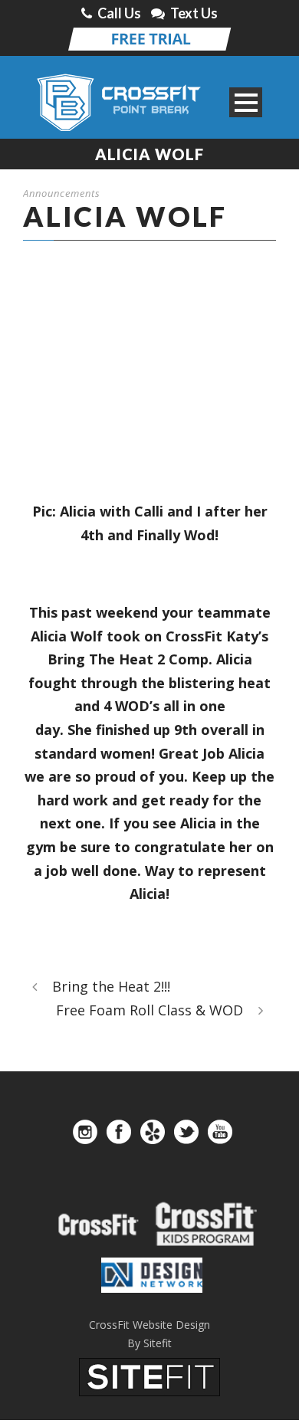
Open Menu (245, 102)
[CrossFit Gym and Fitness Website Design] (149, 1375)
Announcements (61, 193)
